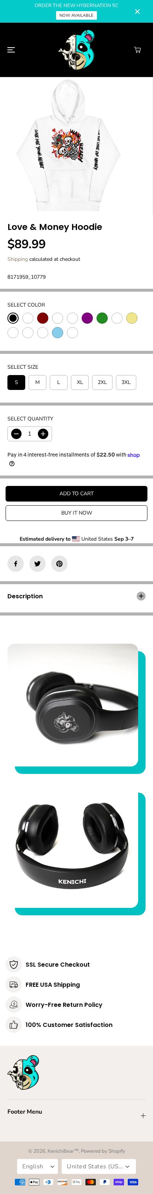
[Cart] (137, 50)
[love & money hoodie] (68, 146)
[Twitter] (37, 564)
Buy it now (76, 512)
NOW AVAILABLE (76, 15)
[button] (10, 50)
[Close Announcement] (137, 11)
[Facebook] (15, 564)
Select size (22, 367)
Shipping (17, 259)
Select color (26, 304)
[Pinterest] (59, 564)
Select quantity (30, 418)
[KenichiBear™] (76, 49)
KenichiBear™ (63, 1151)
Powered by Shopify (103, 1151)
